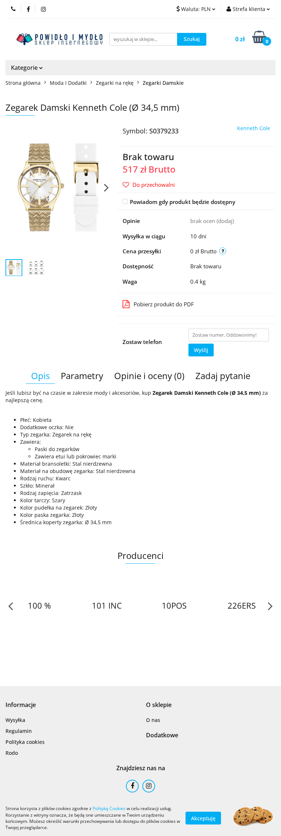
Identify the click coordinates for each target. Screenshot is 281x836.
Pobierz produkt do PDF (164, 304)
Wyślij (201, 350)
